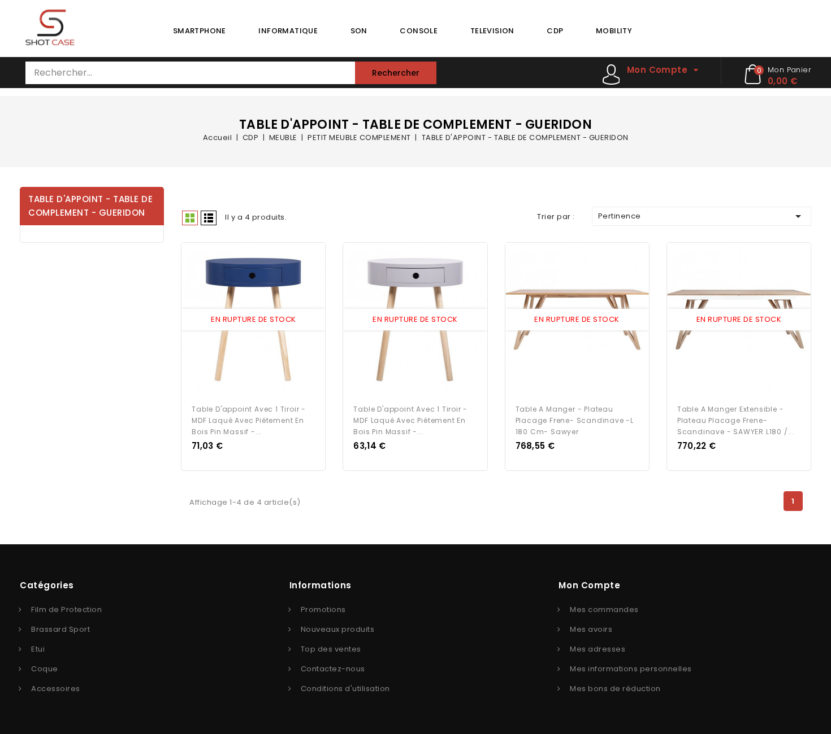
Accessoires (55, 688)
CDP (555, 30)
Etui (38, 649)
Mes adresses (597, 649)
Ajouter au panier (264, 320)
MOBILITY (614, 30)
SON (358, 30)
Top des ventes (331, 649)
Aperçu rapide (243, 320)
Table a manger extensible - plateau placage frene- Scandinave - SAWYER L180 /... (735, 420)
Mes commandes (604, 609)
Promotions (323, 609)
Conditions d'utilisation (345, 688)
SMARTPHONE (199, 30)
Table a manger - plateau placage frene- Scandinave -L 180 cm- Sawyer (575, 420)
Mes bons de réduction (615, 688)
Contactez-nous (333, 668)
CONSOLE (419, 30)
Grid (190, 218)
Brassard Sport (60, 629)
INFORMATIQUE (288, 30)
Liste (208, 218)
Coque (44, 668)
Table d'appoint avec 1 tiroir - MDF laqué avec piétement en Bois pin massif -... (249, 420)
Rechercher (395, 72)
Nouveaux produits (338, 629)
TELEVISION (492, 30)
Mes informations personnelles (631, 668)
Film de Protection (66, 609)
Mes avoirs (591, 629)
